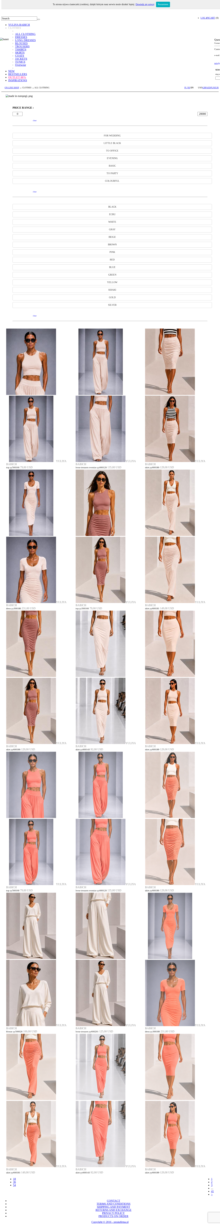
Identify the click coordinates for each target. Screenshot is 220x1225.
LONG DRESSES (25, 40)
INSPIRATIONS (17, 80)
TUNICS (20, 61)
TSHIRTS (20, 49)
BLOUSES (21, 43)
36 (14, 1182)
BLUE (112, 267)
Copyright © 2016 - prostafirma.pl (110, 1222)
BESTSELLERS (17, 74)
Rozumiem (163, 4)
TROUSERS (22, 46)
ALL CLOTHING (25, 34)
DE (188, 87)
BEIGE (112, 237)
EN (192, 87)
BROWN (112, 244)
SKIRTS (20, 52)
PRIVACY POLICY (113, 1213)
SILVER (112, 305)
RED (112, 259)
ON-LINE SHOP (12, 87)
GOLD (112, 297)
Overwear (20, 64)
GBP (204, 87)
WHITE (112, 222)
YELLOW (112, 282)
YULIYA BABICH (19, 24)
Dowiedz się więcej (145, 4)
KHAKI (112, 290)
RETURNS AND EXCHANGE (113, 1210)
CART (212, 17)
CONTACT (113, 1200)
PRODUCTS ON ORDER (113, 1216)
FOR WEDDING (112, 135)
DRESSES (21, 37)
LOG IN (205, 17)
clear (35, 120)
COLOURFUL (112, 181)
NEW (11, 71)
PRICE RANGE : (23, 107)
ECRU (112, 214)
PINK (112, 252)
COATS (19, 55)
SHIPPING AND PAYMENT (113, 1206)
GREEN (112, 274)
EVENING (112, 158)
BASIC (112, 166)
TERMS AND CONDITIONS (113, 1203)
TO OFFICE (112, 150)
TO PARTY (112, 173)
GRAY (112, 229)
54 (14, 1185)
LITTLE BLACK (112, 143)
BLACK (112, 207)
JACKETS (21, 58)
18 (14, 1178)
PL (185, 87)
